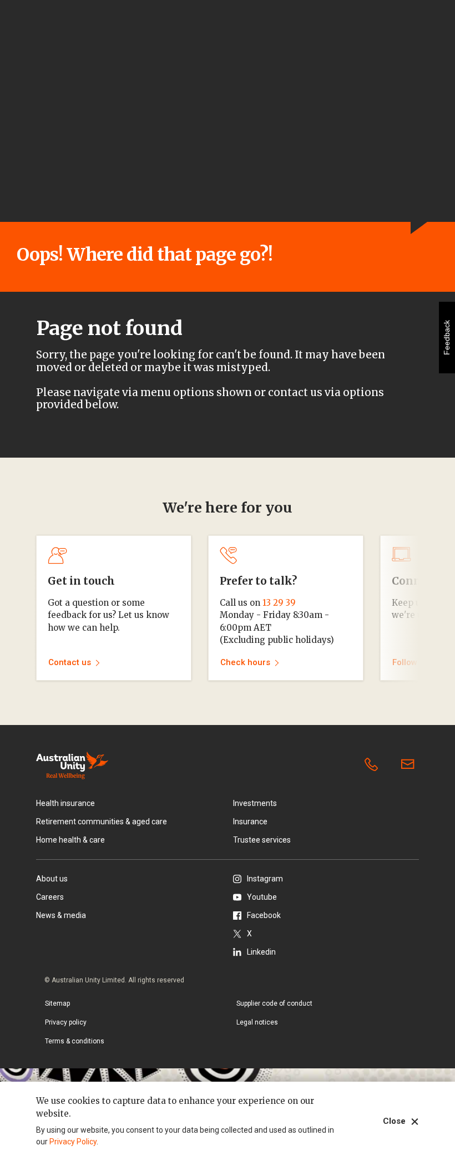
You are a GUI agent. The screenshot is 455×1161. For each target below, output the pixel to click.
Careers (50, 897)
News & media (61, 915)
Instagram (265, 878)
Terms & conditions (74, 1041)
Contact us (410, 765)
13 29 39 (279, 602)
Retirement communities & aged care (101, 821)
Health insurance (65, 803)
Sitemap (57, 1003)
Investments (255, 803)
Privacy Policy (73, 1141)
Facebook (264, 915)
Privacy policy (66, 1022)
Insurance (250, 821)
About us (52, 878)
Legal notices (257, 1022)
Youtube (262, 897)
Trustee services (262, 839)
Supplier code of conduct (274, 1003)
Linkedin (261, 951)
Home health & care (70, 839)
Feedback (446, 337)
